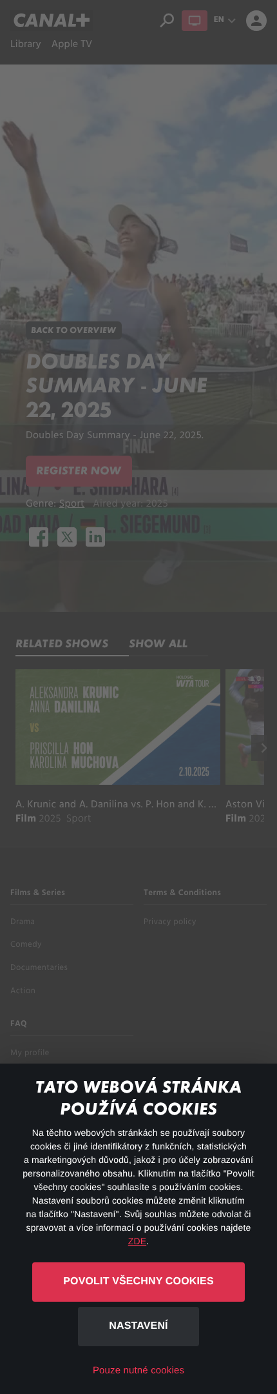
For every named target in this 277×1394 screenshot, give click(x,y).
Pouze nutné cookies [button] (138, 1370)
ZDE (137, 1241)
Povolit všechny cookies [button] (138, 1281)
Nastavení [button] (138, 1325)
